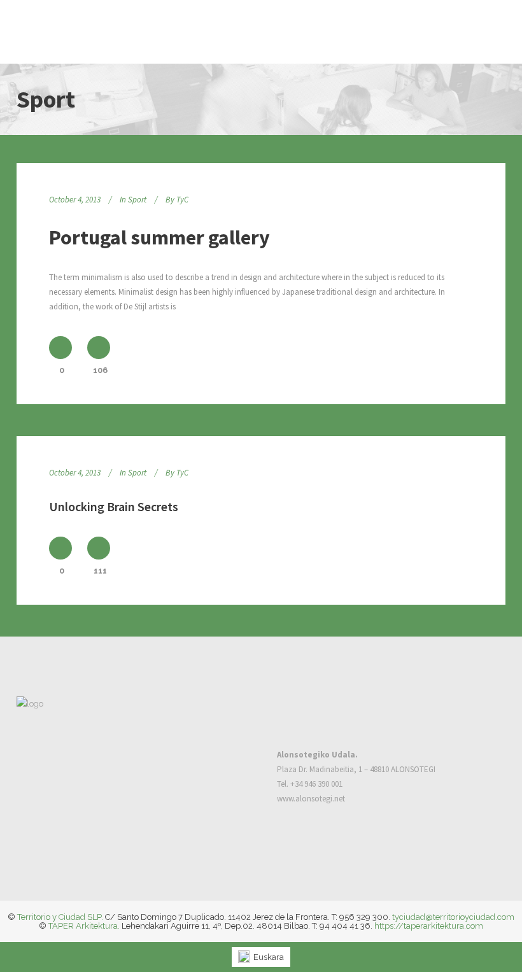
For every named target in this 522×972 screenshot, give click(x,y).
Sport (137, 199)
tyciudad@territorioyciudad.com (453, 917)
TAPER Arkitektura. (84, 926)
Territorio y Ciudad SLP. (60, 917)
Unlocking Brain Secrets (113, 506)
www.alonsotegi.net (311, 798)
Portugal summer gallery (159, 237)
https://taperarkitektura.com (428, 926)
